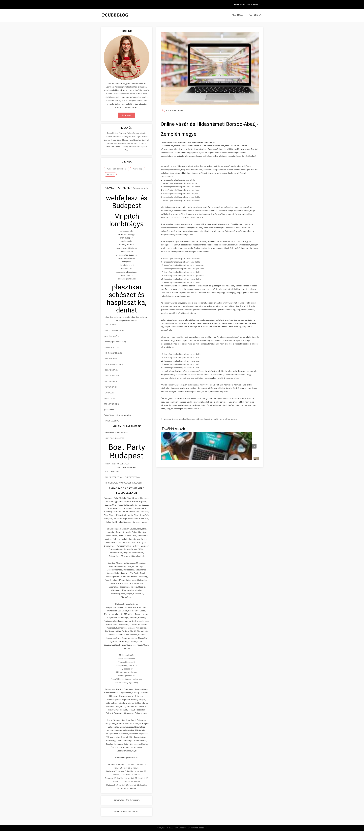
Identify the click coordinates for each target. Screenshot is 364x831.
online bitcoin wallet (126, 658)
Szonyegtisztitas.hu (126, 675)
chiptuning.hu (112, 376)
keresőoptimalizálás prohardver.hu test (181, 368)
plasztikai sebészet (113, 317)
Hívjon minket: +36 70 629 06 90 (247, 5)
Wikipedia (109, 393)
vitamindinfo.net (126, 265)
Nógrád (130, 143)
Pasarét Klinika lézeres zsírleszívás (126, 679)
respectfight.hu (126, 275)
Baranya (123, 133)
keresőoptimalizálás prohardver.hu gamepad (184, 269)
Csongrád (127, 136)
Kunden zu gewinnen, (116, 169)
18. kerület (135, 781)
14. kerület (129, 778)
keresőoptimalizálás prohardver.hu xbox (181, 190)
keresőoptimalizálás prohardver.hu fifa (180, 183)
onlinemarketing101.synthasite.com (122, 477)
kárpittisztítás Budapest (117, 464)
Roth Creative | (190, 828)
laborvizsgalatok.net (127, 279)
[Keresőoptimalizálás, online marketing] (115, 18)
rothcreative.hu (126, 251)
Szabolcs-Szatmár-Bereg (117, 147)
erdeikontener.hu (114, 364)
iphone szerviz (112, 421)
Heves (125, 140)
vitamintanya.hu (141, 188)
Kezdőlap (238, 15)
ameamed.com (111, 359)
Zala (127, 150)
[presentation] (254, 446)
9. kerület (139, 771)
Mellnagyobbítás (126, 655)
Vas (136, 147)
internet (110, 174)
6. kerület (135, 768)
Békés (130, 133)
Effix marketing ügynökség (126, 682)
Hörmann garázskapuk (126, 672)
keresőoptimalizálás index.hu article (179, 180)
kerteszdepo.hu (127, 231)
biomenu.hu (126, 268)
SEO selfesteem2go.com (116, 433)
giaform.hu (110, 325)
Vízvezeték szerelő (126, 662)
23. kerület (131, 788)
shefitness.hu (127, 241)
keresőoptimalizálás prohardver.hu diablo (181, 187)
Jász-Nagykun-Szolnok (139, 140)
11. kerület (125, 775)
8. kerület (129, 771)
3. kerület (139, 764)
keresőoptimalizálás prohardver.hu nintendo (183, 265)
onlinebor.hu (111, 370)
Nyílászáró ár (127, 669)
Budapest (117, 136)
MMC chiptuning (112, 472)
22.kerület (121, 788)
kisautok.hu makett (114, 438)
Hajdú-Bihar (116, 140)
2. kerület (130, 764)
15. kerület (140, 778)
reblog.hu (126, 317)
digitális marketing (113, 97)
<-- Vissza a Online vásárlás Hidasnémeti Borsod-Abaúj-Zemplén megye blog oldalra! (199, 419)
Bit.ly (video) (111, 381)
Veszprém (142, 147)
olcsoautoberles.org (127, 258)
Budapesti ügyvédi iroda (126, 665)
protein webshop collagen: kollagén (123, 483)
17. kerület (125, 781)
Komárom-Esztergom (117, 143)
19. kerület (120, 785)
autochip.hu (111, 387)
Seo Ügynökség (111, 404)
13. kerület (118, 778)
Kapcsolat (256, 15)
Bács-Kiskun (113, 133)
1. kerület (120, 764)
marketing (137, 169)
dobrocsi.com (112, 347)
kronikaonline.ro (113, 353)
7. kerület (119, 771)
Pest (136, 143)
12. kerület (135, 775)
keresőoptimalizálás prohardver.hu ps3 (180, 193)
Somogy (142, 143)
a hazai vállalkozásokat (116, 93)
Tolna (131, 147)
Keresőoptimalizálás (124, 87)
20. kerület (131, 785)
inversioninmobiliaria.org (126, 248)
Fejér (134, 136)
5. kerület (125, 768)
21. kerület (141, 785)
